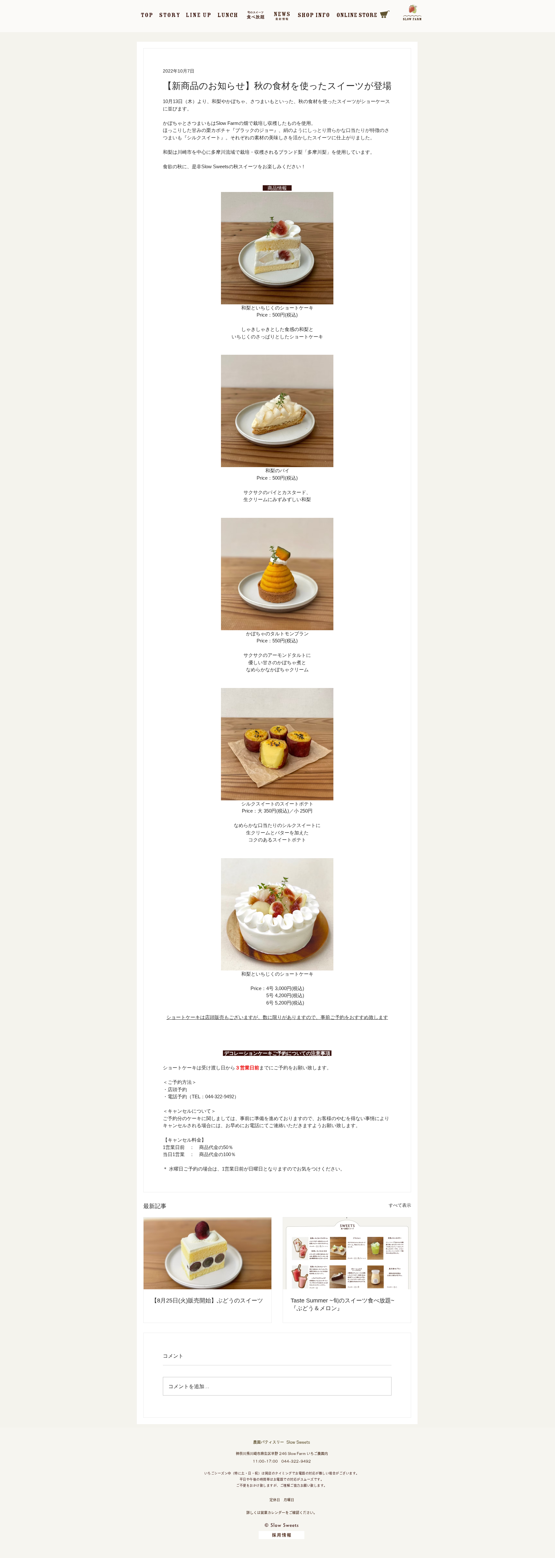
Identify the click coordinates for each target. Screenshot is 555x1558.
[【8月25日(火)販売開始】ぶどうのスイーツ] (207, 1253)
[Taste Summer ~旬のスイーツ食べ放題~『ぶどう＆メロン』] (347, 1253)
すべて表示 (400, 1205)
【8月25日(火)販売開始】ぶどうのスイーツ (207, 1300)
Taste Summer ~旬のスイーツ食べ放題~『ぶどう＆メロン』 (342, 1304)
